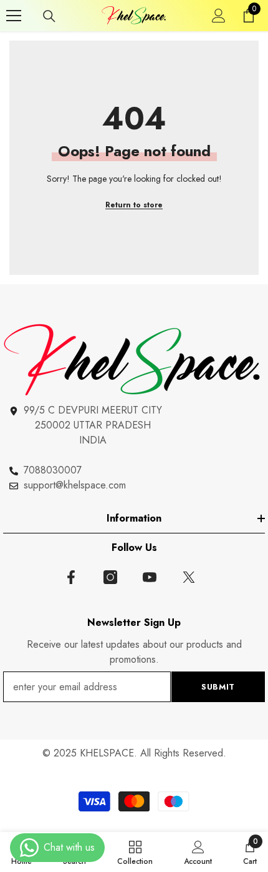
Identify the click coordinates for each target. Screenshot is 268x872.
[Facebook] (71, 577)
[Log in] (219, 15)
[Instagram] (110, 577)
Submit (218, 687)
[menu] (13, 15)
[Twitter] (189, 577)
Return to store (134, 205)
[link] (198, 852)
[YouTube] (150, 577)
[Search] (49, 16)
